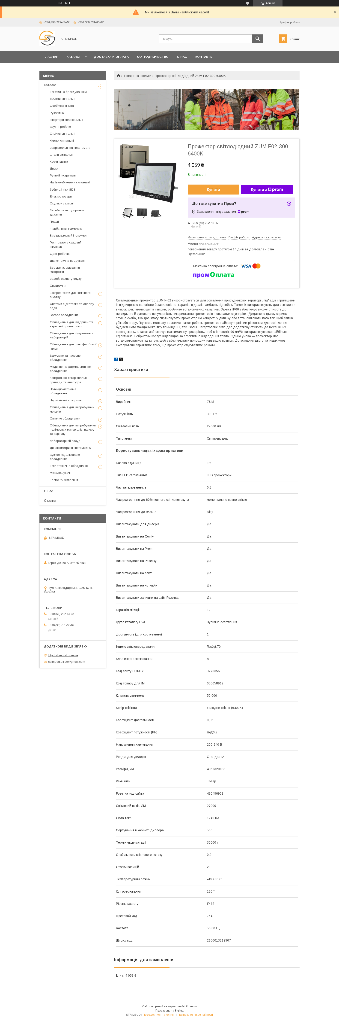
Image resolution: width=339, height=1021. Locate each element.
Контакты (204, 56)
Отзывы (50, 500)
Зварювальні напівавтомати (70, 147)
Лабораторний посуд (65, 441)
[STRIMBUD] (47, 45)
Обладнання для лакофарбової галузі (73, 346)
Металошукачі (60, 472)
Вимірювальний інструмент (69, 235)
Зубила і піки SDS (63, 189)
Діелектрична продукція (67, 260)
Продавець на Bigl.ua (169, 1010)
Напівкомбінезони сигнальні (70, 182)
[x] (121, 360)
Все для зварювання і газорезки (65, 269)
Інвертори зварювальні (66, 120)
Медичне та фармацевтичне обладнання (70, 369)
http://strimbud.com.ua (63, 655)
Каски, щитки (59, 161)
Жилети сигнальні (62, 98)
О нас (182, 56)
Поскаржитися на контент (159, 1014)
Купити (213, 189)
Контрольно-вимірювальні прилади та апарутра (68, 380)
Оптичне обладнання (65, 418)
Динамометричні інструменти (71, 448)
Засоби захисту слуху (66, 278)
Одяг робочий (60, 253)
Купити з (259, 189)
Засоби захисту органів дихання (67, 212)
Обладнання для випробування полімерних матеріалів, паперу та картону (73, 429)
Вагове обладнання (64, 315)
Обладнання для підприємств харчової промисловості (71, 324)
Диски (54, 168)
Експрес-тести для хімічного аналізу (70, 295)
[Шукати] (257, 38)
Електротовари (61, 196)
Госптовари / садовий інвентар (65, 244)
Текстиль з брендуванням (68, 92)
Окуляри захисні (62, 203)
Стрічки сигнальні (62, 133)
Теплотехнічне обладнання (69, 466)
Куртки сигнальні (62, 140)
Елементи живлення (64, 480)
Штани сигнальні (61, 154)
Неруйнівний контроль (66, 400)
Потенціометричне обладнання (63, 391)
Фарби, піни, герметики (66, 228)
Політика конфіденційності (195, 1014)
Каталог (74, 56)
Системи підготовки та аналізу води (72, 306)
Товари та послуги (137, 76)
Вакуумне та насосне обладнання (65, 358)
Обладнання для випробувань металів (72, 409)
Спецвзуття (58, 285)
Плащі (54, 221)
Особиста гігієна (62, 105)
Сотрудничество (153, 56)
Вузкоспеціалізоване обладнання (65, 457)
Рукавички (57, 113)
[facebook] (116, 360)
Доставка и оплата (111, 56)
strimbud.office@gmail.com (66, 661)
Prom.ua (191, 1006)
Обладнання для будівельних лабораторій (71, 335)
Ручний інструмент (63, 175)
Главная (51, 56)
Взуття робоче (60, 126)
